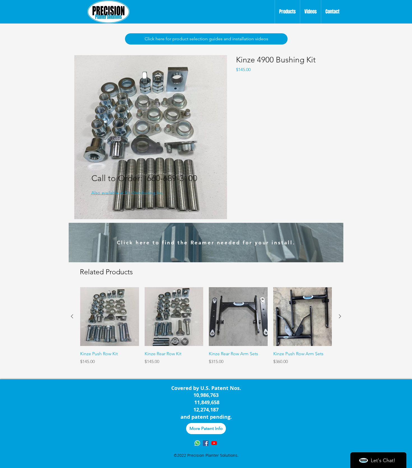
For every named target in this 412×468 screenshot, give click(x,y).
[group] (206, 329)
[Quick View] (109, 316)
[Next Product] (340, 316)
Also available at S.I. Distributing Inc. (127, 192)
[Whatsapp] (197, 443)
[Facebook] (206, 443)
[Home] (108, 12)
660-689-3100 (172, 178)
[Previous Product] (72, 316)
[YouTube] (214, 443)
